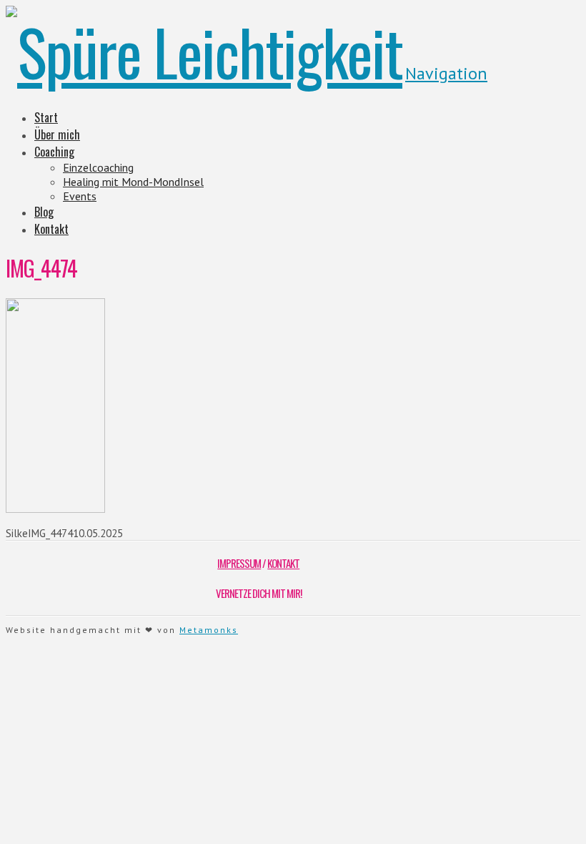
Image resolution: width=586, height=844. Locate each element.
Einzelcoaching (98, 167)
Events (79, 196)
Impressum (239, 563)
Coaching (54, 151)
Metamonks (208, 629)
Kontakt (51, 228)
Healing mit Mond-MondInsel (133, 182)
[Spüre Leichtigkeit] (204, 51)
